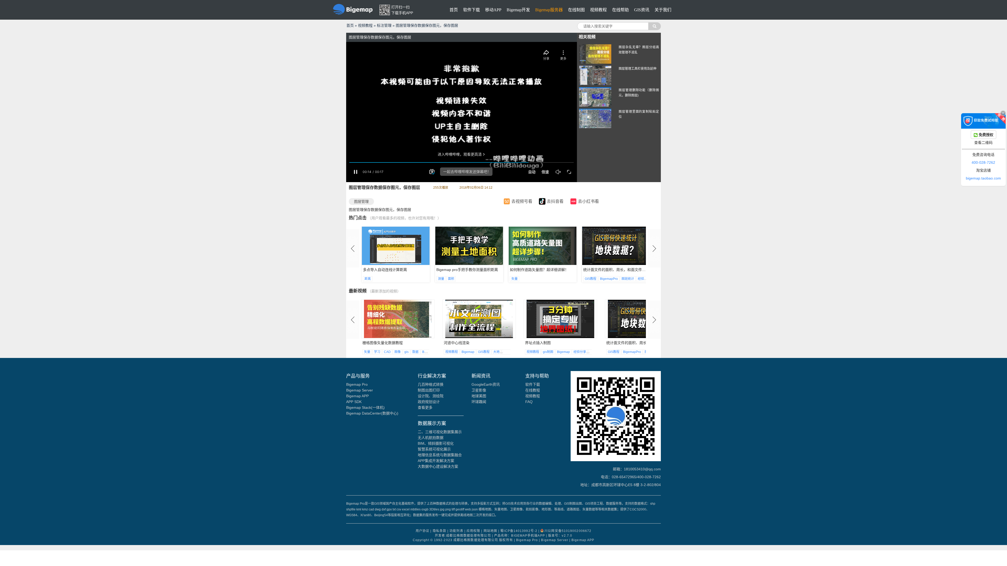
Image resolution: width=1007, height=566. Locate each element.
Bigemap (386, 352)
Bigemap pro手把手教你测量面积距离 (394, 270)
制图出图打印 (429, 390)
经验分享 (570, 279)
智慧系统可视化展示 (434, 449)
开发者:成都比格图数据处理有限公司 (463, 535)
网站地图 (490, 531)
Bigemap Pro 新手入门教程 (605, 270)
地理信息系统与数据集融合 (440, 455)
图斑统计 (554, 279)
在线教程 (532, 390)
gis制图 (467, 352)
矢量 (441, 279)
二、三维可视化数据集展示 (440, 432)
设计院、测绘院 (430, 396)
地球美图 (479, 396)
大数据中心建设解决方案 (438, 466)
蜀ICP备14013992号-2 (518, 531)
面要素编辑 (637, 352)
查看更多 (425, 407)
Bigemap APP (357, 396)
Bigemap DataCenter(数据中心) (372, 413)
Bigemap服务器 (549, 10)
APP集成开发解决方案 (436, 461)
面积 (377, 279)
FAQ (529, 402)
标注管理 (384, 25)
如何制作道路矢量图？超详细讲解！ (465, 270)
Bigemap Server (359, 390)
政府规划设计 (429, 402)
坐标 (425, 352)
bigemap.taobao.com (983, 178)
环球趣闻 (479, 402)
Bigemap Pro (357, 384)
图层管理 (361, 201)
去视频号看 (521, 201)
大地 (415, 352)
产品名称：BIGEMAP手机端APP (519, 535)
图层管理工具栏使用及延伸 (637, 68)
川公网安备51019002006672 (567, 531)
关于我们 (663, 10)
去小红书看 (588, 201)
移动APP (493, 10)
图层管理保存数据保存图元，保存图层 (427, 25)
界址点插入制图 (456, 343)
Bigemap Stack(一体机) (365, 407)
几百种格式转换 (430, 384)
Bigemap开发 (518, 10)
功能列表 (456, 531)
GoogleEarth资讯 (486, 384)
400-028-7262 (983, 162)
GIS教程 (517, 279)
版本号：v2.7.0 (560, 535)
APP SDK (354, 402)
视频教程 (598, 10)
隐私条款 (439, 531)
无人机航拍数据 (430, 438)
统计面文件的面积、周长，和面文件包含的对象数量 (552, 270)
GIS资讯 (641, 10)
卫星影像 (479, 390)
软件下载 (471, 10)
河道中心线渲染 (375, 343)
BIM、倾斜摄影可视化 (436, 443)
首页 (453, 10)
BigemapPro (535, 279)
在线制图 (576, 10)
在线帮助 (620, 10)
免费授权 (985, 135)
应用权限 (473, 531)
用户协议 (422, 531)
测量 (368, 279)
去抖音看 (555, 201)
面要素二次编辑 (619, 343)
